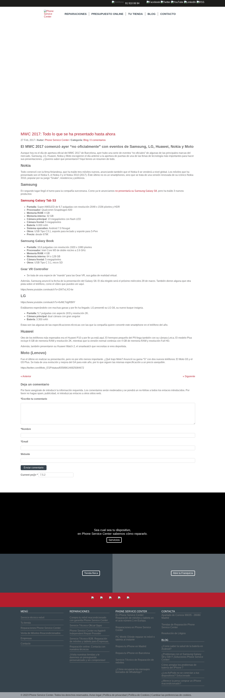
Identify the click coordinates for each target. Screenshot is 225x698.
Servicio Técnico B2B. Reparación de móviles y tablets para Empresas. (89, 640)
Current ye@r (29, 475)
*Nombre (26, 429)
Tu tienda (26, 622)
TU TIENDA (135, 13)
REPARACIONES (76, 13)
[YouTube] (177, 2)
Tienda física (91, 573)
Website (25, 454)
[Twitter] (165, 2)
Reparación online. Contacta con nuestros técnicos (87, 648)
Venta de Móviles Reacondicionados (40, 633)
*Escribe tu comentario (34, 399)
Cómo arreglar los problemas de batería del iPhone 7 (178, 666)
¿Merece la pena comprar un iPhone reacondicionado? (181, 682)
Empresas (26, 638)
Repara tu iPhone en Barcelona (133, 653)
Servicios (114, 539)
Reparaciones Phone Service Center (41, 628)
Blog (85, 140)
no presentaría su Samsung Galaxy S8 (136, 191)
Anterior (26, 376)
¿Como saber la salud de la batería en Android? (182, 647)
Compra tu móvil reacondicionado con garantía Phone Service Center (89, 619)
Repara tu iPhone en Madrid (131, 646)
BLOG (152, 13)
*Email (24, 441)
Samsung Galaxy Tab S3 (38, 200)
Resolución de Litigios (173, 633)
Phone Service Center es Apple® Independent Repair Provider (88, 632)
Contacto (25, 643)
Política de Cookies (139, 695)
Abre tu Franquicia (183, 573)
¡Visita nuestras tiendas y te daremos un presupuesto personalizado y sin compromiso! (87, 657)
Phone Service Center (57, 140)
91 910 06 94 (132, 3)
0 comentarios (98, 140)
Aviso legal (95, 695)
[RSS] (200, 2)
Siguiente (189, 376)
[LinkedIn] (190, 2)
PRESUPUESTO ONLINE (107, 13)
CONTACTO (168, 13)
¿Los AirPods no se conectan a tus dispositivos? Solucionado (180, 674)
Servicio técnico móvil (32, 617)
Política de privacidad (115, 695)
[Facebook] (153, 2)
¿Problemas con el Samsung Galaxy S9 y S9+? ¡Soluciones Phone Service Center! (182, 657)
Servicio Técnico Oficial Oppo (86, 625)
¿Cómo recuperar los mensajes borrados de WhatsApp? (133, 670)
